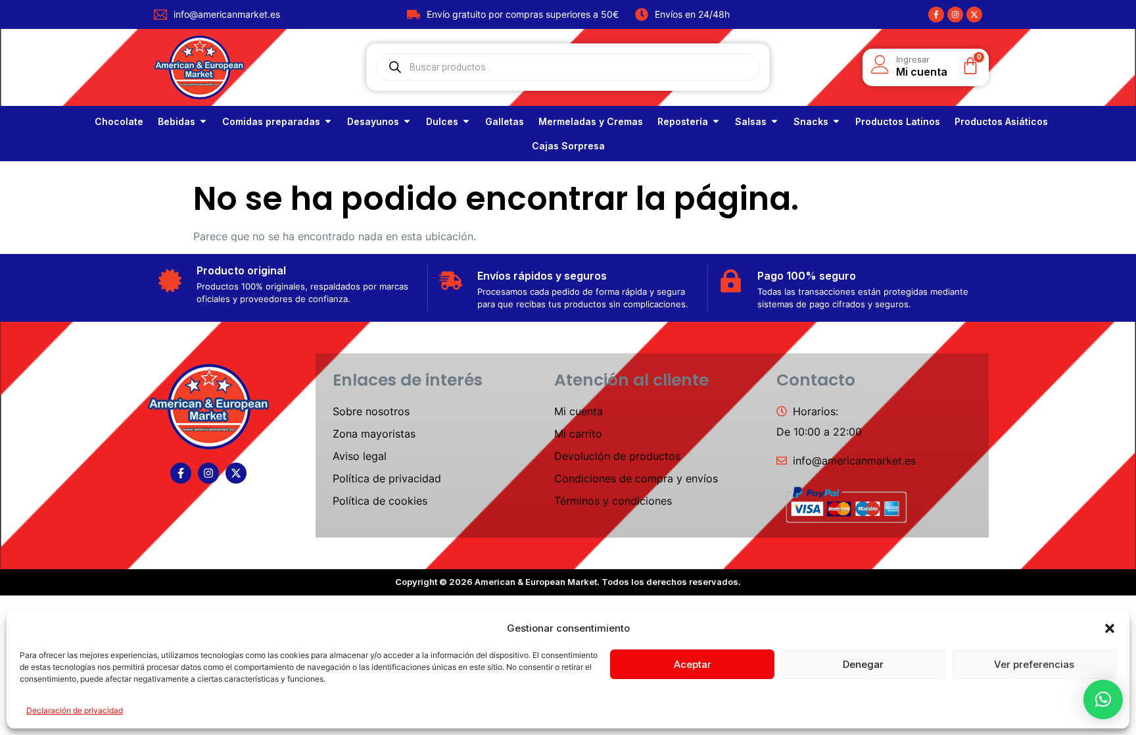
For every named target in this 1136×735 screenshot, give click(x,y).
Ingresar (913, 59)
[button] (1109, 628)
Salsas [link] (751, 121)
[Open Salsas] (774, 121)
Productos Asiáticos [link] (1001, 121)
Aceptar (692, 664)
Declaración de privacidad (74, 710)
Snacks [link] (810, 121)
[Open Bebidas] (203, 121)
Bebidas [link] (176, 121)
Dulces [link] (442, 121)
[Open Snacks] (836, 121)
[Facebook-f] (936, 14)
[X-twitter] (974, 14)
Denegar (863, 664)
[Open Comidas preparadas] (328, 121)
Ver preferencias (1034, 664)
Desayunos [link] (373, 121)
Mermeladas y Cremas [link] (590, 121)
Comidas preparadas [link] (271, 121)
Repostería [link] (682, 121)
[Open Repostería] (716, 121)
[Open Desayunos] (407, 121)
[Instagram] (955, 14)
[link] (119, 121)
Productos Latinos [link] (897, 121)
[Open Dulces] (466, 121)
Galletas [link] (504, 121)
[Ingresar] (880, 64)
